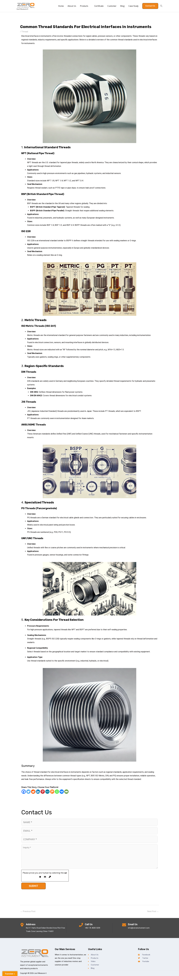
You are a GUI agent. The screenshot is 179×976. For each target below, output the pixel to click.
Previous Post (27, 911)
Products (84, 6)
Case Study (133, 6)
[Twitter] (28, 791)
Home (61, 6)
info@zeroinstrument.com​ (139, 928)
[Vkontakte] (62, 791)
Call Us (89, 924)
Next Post (153, 911)
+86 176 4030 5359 (92, 928)
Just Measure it (22, 9)
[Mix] (52, 791)
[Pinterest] (43, 791)
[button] (150, 6)
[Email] (66, 791)
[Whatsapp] (57, 791)
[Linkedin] (38, 791)
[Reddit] (33, 791)
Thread (24, 31)
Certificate (99, 6)
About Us (72, 6)
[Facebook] (24, 791)
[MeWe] (47, 791)
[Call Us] (81, 925)
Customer (111, 6)
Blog (122, 6)
